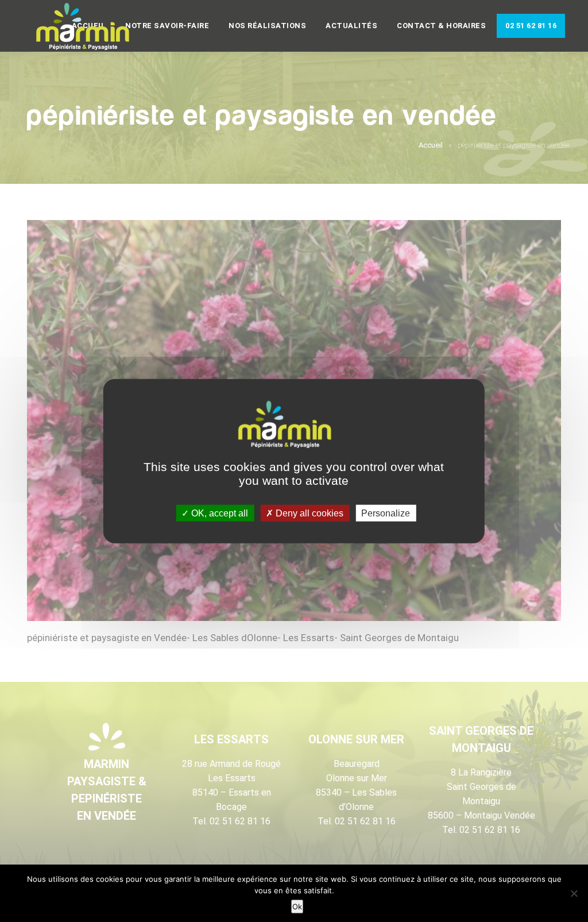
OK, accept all (218, 513)
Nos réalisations (267, 25)
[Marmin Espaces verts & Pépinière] (91, 27)
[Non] (573, 893)
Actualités (351, 25)
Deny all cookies (308, 513)
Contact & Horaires (441, 25)
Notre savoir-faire (167, 25)
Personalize (385, 513)
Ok (297, 906)
